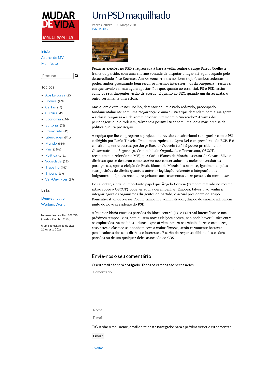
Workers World (53, 204)
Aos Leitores (55, 95)
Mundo (51, 143)
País (48, 149)
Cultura (51, 113)
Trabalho (52, 167)
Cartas (50, 107)
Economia (53, 119)
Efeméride (53, 131)
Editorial (52, 125)
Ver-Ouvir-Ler (56, 179)
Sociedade (53, 161)
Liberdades (54, 137)
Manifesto (49, 63)
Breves (51, 101)
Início (45, 51)
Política (51, 155)
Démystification (54, 198)
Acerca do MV (52, 57)
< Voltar (97, 348)
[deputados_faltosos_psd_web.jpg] (163, 50)
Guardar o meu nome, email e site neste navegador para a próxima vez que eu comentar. (163, 327)
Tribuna (51, 173)
